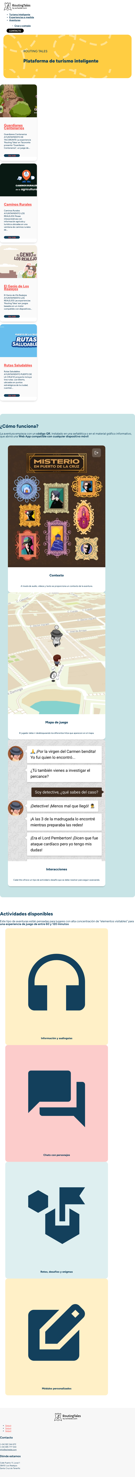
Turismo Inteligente (19, 14)
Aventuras (14, 20)
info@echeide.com (8, 1450)
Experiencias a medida (21, 17)
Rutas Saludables (18, 365)
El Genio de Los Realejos (16, 287)
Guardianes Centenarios (14, 126)
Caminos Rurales (18, 204)
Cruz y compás (23, 25)
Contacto (15, 30)
